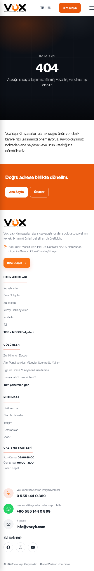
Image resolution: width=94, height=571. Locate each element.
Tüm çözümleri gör (16, 385)
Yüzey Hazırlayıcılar (15, 310)
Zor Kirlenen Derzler (15, 355)
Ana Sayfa (16, 192)
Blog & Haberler (13, 415)
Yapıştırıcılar (11, 288)
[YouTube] (33, 547)
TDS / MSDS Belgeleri (18, 332)
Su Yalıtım (9, 302)
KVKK (6, 437)
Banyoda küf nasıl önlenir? (19, 377)
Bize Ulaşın (70, 8)
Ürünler (39, 192)
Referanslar (10, 430)
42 (5, 324)
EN (49, 7)
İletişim (7, 422)
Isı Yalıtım (9, 317)
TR (42, 7)
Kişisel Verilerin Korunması (55, 564)
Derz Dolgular (11, 295)
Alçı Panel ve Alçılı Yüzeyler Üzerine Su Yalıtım (31, 362)
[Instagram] (20, 547)
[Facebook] (8, 547)
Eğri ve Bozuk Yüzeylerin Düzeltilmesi (26, 370)
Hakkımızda (10, 408)
